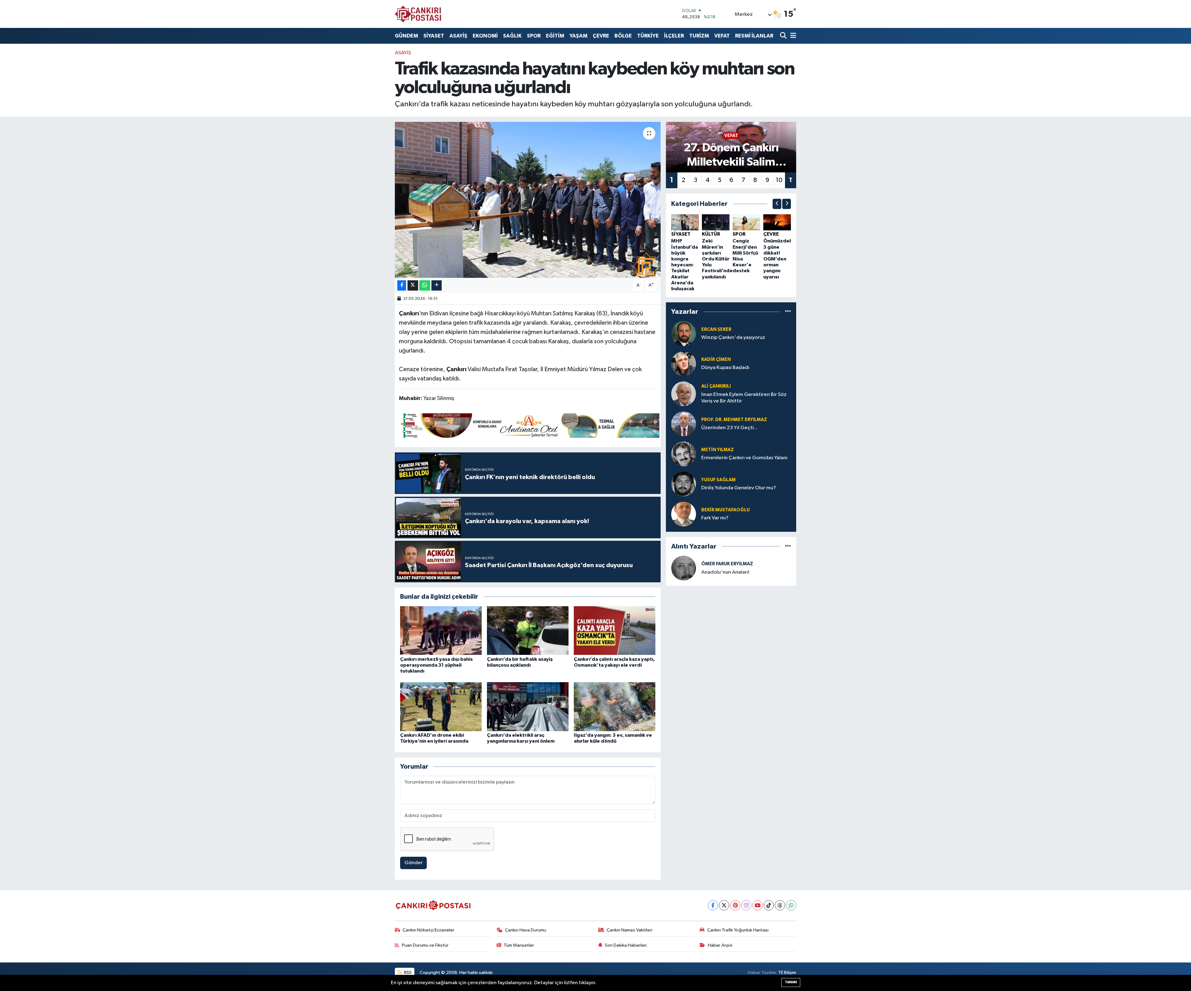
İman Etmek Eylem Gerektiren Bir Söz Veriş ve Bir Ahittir (744, 398)
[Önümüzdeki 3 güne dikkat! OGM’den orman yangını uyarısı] (777, 222)
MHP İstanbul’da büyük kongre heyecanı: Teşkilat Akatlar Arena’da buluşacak (684, 264)
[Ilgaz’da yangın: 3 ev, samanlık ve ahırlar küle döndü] (614, 706)
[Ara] (784, 35)
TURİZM (699, 35)
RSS (407, 972)
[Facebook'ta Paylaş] (401, 285)
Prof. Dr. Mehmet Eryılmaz (734, 419)
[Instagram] (746, 905)
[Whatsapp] (791, 905)
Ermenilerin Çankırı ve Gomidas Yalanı (744, 457)
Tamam (791, 982)
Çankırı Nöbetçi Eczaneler (428, 930)
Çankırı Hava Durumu (525, 930)
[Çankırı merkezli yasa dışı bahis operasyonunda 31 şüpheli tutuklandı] (441, 630)
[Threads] (780, 905)
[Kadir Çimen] (683, 363)
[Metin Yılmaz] (683, 453)
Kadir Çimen (716, 359)
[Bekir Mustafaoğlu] (683, 514)
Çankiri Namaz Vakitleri (629, 930)
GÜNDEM (406, 35)
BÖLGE (623, 35)
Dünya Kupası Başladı (725, 367)
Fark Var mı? (715, 518)
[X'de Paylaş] (413, 285)
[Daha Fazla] (436, 285)
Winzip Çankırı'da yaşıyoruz (733, 337)
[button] (777, 204)
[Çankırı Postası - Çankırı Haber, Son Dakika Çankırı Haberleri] (418, 14)
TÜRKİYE (648, 35)
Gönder (413, 862)
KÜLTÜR (711, 234)
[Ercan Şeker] (683, 333)
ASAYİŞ (458, 35)
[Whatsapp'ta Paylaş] (424, 285)
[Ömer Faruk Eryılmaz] (683, 568)
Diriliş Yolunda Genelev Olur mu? (738, 488)
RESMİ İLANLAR (754, 35)
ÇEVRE (601, 35)
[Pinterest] (735, 905)
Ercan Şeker (716, 329)
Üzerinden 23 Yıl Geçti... (729, 427)
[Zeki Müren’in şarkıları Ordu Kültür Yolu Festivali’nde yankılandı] (715, 222)
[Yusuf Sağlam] (683, 484)
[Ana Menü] (792, 35)
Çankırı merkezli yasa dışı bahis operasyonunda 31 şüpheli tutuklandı (436, 665)
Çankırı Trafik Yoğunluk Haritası (738, 930)
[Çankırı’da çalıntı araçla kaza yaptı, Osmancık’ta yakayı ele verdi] (614, 630)
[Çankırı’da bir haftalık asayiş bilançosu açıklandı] (528, 630)
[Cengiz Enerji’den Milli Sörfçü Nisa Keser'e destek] (746, 222)
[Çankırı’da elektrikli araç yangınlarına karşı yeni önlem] (528, 706)
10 (779, 180)
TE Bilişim (787, 972)
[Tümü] (788, 311)
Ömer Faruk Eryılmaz (727, 564)
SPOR (534, 35)
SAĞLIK (512, 35)
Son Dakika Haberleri (626, 945)
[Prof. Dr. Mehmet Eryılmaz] (683, 423)
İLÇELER (674, 35)
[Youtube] (757, 905)
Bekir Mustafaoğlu (725, 510)
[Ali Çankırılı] (683, 393)
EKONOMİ (485, 35)
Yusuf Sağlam (718, 480)
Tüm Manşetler (519, 945)
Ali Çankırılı (716, 386)
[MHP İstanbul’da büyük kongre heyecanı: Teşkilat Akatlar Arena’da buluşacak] (685, 222)
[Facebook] (713, 905)
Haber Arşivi (720, 945)
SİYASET (433, 35)
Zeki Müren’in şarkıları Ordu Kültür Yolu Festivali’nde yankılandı (717, 258)
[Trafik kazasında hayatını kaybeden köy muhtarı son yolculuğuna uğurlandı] (528, 200)
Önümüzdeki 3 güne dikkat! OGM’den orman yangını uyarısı (778, 258)
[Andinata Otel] (529, 425)
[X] (724, 905)
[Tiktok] (769, 905)
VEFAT (722, 35)
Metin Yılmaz (717, 449)
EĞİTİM (555, 35)
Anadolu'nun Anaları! (725, 572)
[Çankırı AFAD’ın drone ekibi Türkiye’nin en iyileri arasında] (441, 706)
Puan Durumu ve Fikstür (425, 945)
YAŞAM (578, 35)
